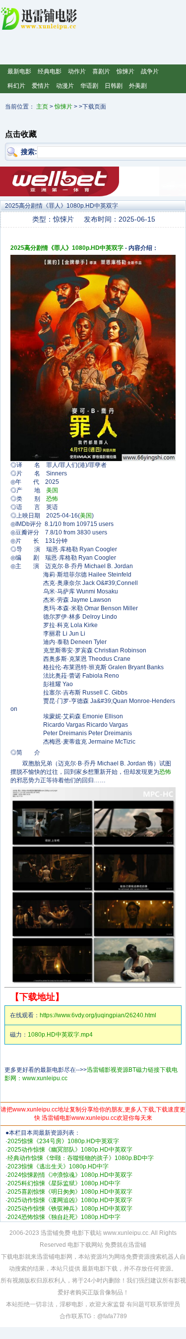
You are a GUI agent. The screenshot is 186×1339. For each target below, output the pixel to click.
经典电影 (50, 71)
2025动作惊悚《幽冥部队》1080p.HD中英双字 (69, 1149)
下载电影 (13, 1256)
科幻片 (16, 85)
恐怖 (52, 498)
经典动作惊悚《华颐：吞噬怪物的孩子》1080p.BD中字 (80, 1158)
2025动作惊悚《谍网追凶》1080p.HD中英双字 (69, 1200)
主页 (42, 106)
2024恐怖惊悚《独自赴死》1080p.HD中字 (64, 1217)
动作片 (77, 71)
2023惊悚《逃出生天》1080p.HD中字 (58, 1166)
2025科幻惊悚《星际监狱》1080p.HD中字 (64, 1183)
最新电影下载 (100, 1268)
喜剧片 (101, 71)
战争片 (150, 71)
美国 (52, 490)
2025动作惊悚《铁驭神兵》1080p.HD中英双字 (69, 1208)
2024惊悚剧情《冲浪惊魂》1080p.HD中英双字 (69, 1174)
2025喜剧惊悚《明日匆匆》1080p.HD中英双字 (69, 1191)
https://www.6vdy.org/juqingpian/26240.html (98, 1015)
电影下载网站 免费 (92, 1244)
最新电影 (19, 71)
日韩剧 (114, 85)
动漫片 (65, 85)
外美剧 (138, 85)
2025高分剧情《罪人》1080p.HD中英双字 (67, 247)
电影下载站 (87, 1232)
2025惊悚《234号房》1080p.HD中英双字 (63, 1141)
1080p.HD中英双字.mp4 (60, 1034)
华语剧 (89, 85)
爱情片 (41, 85)
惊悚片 (125, 71)
